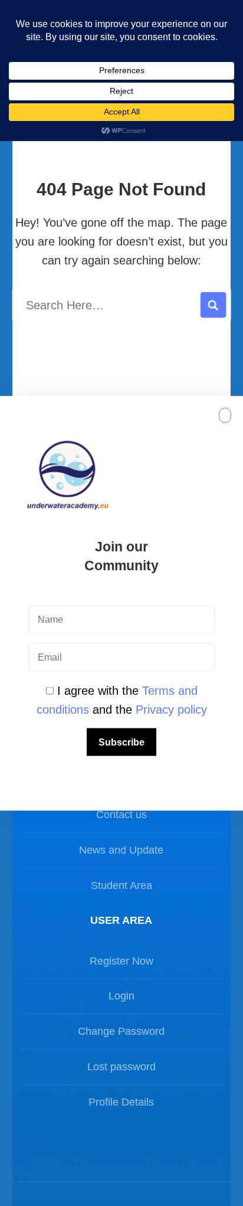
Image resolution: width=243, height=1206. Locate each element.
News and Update (121, 850)
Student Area (121, 885)
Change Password (121, 1031)
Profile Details (121, 1102)
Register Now (121, 961)
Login (121, 996)
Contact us (121, 815)
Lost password (121, 1067)
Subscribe (121, 742)
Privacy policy (171, 708)
